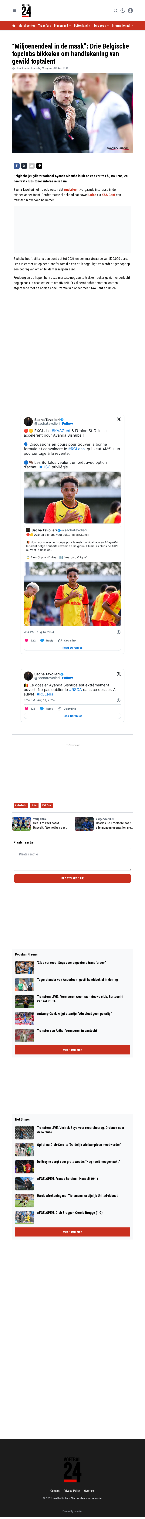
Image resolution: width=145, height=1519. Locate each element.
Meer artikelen (72, 1050)
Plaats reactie (72, 878)
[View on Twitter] (119, 421)
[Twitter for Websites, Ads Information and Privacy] (118, 632)
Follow (67, 423)
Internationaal (121, 25)
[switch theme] (122, 10)
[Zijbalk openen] (14, 10)
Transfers (44, 25)
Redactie (26, 68)
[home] (13, 25)
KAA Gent (108, 195)
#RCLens (76, 449)
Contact (55, 1491)
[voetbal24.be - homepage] (26, 10)
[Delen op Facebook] (17, 166)
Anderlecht (71, 189)
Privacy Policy (71, 1491)
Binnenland (61, 25)
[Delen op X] (24, 166)
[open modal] (130, 10)
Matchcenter (27, 25)
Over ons (89, 1491)
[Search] (115, 10)
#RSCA (75, 689)
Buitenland (81, 25)
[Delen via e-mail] (32, 166)
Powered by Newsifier (72, 1511)
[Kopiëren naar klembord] (39, 166)
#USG (45, 467)
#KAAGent (61, 430)
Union (92, 195)
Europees (100, 25)
